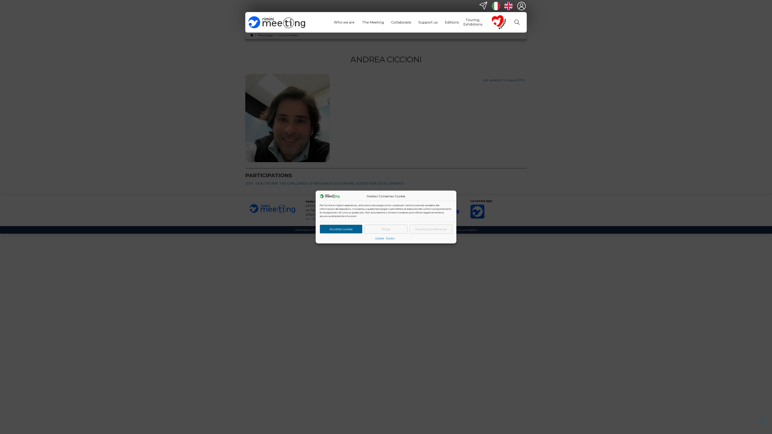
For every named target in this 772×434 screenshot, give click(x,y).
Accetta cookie (341, 229)
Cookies (379, 238)
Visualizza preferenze (431, 229)
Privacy (390, 238)
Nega (386, 229)
